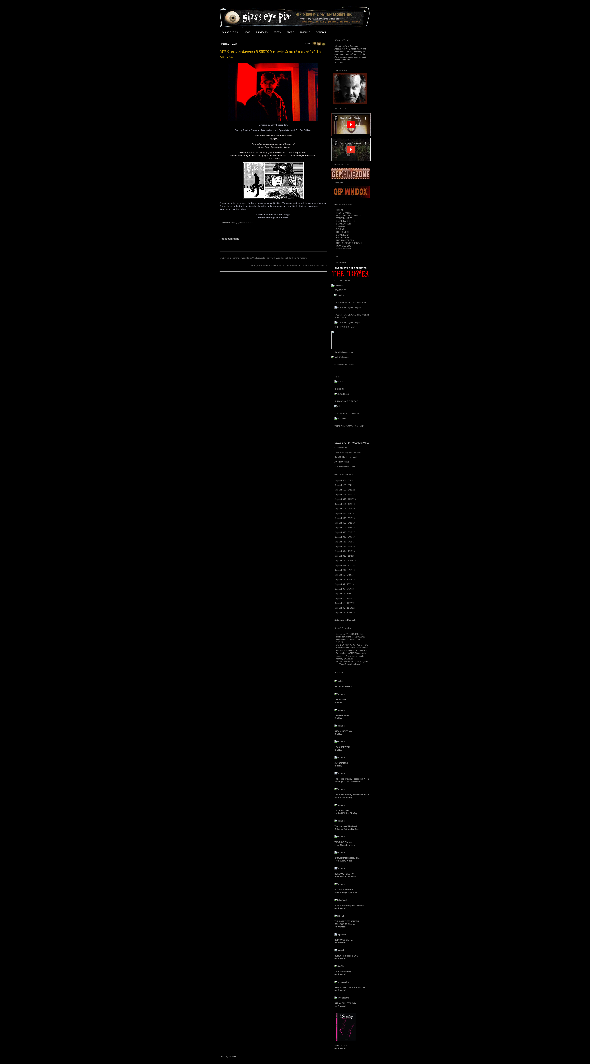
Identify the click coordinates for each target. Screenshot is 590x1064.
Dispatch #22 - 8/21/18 (344, 523)
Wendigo (234, 223)
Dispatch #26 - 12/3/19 (344, 504)
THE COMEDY (342, 232)
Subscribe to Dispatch (345, 620)
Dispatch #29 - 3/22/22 (344, 490)
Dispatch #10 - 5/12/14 (344, 570)
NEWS (247, 32)
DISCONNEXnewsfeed (344, 466)
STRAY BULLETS (344, 218)
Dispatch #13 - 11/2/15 (344, 556)
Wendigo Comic (245, 223)
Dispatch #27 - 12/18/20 (345, 499)
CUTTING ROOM (342, 281)
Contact (321, 32)
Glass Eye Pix (230, 32)
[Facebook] (314, 43)
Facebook (336, 32)
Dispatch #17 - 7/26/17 (344, 537)
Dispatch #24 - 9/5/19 (344, 513)
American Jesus (341, 462)
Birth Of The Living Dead (345, 457)
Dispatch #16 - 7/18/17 (344, 542)
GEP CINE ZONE (342, 164)
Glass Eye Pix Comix (344, 364)
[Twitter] (319, 43)
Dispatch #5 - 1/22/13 (344, 594)
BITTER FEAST (343, 237)
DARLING (340, 226)
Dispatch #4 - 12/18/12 (344, 598)
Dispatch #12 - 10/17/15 (345, 561)
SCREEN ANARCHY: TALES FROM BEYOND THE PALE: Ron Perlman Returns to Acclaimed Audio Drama (352, 648)
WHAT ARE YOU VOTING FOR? (349, 426)
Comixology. (283, 214)
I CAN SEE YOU (343, 246)
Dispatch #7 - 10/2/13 (344, 584)
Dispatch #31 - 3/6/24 (344, 480)
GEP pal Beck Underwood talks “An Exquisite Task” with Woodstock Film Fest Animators (264, 258)
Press (277, 32)
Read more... (340, 62)
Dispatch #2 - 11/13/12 (344, 608)
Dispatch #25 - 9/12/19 (344, 509)
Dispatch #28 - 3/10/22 (344, 494)
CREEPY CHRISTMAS (344, 327)
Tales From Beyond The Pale (347, 452)
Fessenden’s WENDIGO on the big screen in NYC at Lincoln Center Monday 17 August (351, 656)
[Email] (324, 43)
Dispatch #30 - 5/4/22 (344, 485)
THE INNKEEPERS (345, 240)
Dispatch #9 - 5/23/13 (344, 575)
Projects (261, 32)
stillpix (337, 377)
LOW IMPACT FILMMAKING (347, 414)
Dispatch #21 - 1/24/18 (344, 527)
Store (290, 32)
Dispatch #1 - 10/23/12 (344, 612)
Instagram (357, 32)
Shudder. (284, 217)
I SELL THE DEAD (344, 248)
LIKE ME (340, 210)
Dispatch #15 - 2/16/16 (344, 546)
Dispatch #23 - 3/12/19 (344, 518)
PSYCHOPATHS (343, 213)
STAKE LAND (342, 235)
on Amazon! (346, 924)
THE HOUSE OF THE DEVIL (349, 243)
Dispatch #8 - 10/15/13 (344, 579)
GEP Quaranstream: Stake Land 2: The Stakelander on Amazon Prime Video (288, 265)
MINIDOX (338, 183)
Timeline (305, 32)
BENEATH (340, 229)
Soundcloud (364, 32)
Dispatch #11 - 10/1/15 (344, 565)
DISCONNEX (340, 389)
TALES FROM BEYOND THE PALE (350, 302)
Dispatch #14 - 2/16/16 (344, 551)
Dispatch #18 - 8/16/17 (344, 532)
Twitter (343, 32)
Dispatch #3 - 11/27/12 (344, 603)
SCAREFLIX (340, 290)
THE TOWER (340, 262)
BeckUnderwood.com (343, 352)
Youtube (350, 32)
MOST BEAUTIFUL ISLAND (348, 215)
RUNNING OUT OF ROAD (346, 401)
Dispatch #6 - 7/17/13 (344, 589)
